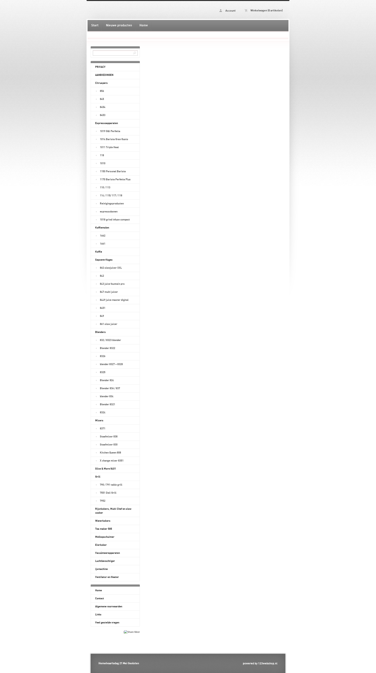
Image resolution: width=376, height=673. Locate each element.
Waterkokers (102, 521)
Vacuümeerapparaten (107, 553)
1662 (102, 235)
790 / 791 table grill (111, 484)
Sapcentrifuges (104, 259)
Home (143, 25)
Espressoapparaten (106, 123)
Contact (99, 598)
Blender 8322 (107, 348)
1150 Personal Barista (113, 171)
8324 (102, 412)
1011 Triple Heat (109, 147)
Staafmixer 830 (109, 444)
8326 (102, 356)
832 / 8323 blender (110, 340)
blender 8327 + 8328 (111, 364)
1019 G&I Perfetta (110, 131)
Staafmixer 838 (109, 436)
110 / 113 (105, 187)
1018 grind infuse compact (115, 219)
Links (98, 614)
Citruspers (101, 83)
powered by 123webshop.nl (260, 663)
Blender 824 (107, 380)
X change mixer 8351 (112, 460)
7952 (102, 501)
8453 (102, 115)
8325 (102, 372)
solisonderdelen (138, 10)
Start (95, 25)
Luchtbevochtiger (105, 561)
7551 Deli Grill (108, 493)
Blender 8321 (107, 404)
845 (102, 99)
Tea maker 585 (103, 529)
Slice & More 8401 (105, 468)
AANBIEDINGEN (104, 75)
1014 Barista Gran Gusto (114, 139)
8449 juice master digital (114, 300)
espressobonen (109, 211)
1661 (102, 243)
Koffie (98, 251)
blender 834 (106, 396)
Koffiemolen (102, 227)
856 (102, 91)
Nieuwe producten (119, 25)
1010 (102, 163)
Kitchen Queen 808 (110, 452)
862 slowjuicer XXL (111, 268)
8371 (102, 428)
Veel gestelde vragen (107, 622)
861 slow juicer (108, 324)
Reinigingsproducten (112, 203)
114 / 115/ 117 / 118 (111, 195)
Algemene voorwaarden (108, 606)
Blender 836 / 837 (110, 388)
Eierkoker (101, 545)
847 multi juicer (109, 292)
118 (102, 155)
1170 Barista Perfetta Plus (115, 179)
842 (102, 276)
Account (230, 10)
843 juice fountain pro (112, 284)
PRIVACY (100, 67)
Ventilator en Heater (107, 577)
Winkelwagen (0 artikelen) (266, 10)
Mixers (99, 420)
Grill (97, 476)
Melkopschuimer (104, 537)
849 (102, 316)
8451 (102, 308)
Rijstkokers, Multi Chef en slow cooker (113, 511)
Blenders (100, 332)
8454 (102, 107)
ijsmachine (101, 569)
